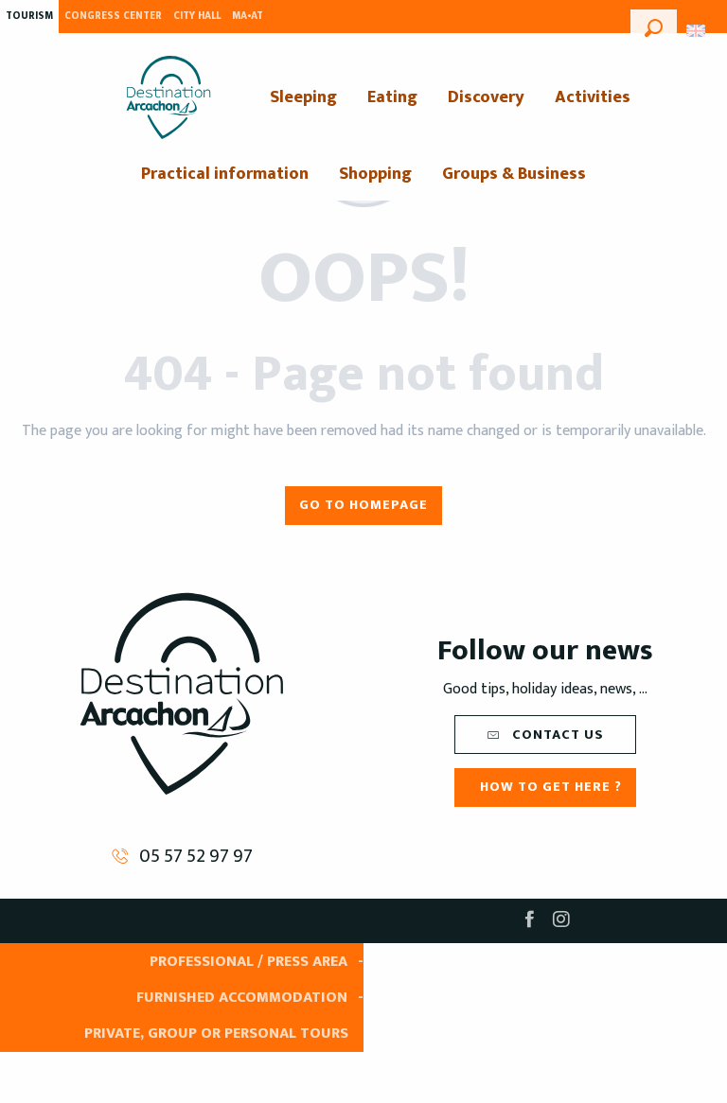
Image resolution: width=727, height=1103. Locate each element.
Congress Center (113, 16)
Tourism (29, 16)
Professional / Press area (248, 961)
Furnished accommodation (241, 997)
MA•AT (247, 16)
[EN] (697, 30)
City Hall (197, 16)
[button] (653, 25)
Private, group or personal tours (216, 1033)
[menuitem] (168, 97)
